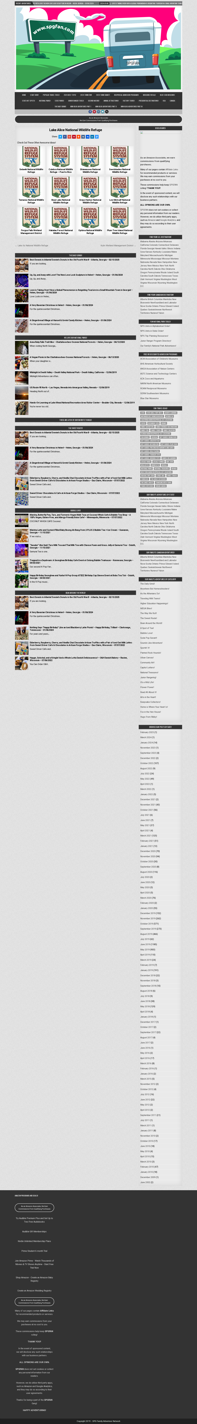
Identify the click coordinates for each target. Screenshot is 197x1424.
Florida (143, 248)
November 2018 (147, 980)
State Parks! (59, 100)
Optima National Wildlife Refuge (90, 232)
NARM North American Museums (155, 383)
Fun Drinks (145, 437)
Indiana (177, 248)
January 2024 (146, 742)
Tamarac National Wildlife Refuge (31, 201)
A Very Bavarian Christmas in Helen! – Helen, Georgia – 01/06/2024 (61, 305)
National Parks (146, 468)
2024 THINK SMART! (103, 95)
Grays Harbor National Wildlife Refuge (90, 201)
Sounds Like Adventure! (151, 643)
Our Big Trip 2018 (147, 475)
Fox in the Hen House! (150, 712)
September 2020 (148, 866)
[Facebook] (90, 111)
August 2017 (146, 1037)
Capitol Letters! (147, 667)
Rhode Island (167, 272)
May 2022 (145, 779)
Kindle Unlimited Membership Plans (34, 1241)
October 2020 (146, 861)
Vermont (149, 279)
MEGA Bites (145, 465)
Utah (142, 279)
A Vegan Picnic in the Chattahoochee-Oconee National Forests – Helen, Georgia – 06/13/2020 (74, 357)
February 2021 (147, 841)
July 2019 (145, 939)
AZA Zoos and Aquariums (152, 378)
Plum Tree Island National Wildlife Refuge (119, 232)
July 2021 (145, 815)
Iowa (142, 252)
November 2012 (147, 1084)
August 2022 (146, 768)
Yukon (161, 313)
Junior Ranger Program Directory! (155, 341)
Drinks (163, 423)
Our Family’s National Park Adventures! (158, 345)
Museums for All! (149, 95)
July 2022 (145, 773)
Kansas (148, 252)
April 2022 (145, 784)
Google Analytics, (168, 220)
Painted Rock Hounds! (150, 652)
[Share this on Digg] (88, 137)
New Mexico (153, 265)
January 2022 (146, 794)
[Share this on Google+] (69, 137)
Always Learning (171, 413)
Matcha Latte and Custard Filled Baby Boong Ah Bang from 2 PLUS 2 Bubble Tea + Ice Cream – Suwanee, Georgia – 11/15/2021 (79, 531)
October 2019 (146, 923)
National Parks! (45, 100)
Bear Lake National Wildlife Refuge (60, 201)
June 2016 (145, 1048)
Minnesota (145, 258)
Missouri (166, 258)
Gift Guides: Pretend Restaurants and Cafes (157, 447)
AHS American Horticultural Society (156, 363)
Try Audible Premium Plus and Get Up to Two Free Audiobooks (34, 1220)
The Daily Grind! (60, 106)
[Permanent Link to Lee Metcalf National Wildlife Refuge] (120, 187)
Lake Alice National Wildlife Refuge (75, 130)
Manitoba (167, 299)
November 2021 (147, 804)
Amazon (152, 220)
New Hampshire (164, 262)
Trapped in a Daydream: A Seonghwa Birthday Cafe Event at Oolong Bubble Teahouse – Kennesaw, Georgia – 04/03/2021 (81, 562)
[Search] (106, 111)
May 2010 (145, 1151)
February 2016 (147, 1068)
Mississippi (156, 258)
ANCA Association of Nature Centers (157, 368)
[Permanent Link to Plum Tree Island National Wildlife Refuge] (120, 217)
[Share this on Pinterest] (74, 137)
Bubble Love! (146, 633)
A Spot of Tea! (147, 628)
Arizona (159, 241)
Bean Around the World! (151, 623)
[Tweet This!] (60, 137)
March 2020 (145, 898)
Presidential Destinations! (149, 100)
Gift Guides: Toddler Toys (150, 454)
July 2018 (145, 996)
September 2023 (148, 753)
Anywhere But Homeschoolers (152, 416)
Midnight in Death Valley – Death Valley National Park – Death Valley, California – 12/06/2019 (73, 372)
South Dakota (154, 276)
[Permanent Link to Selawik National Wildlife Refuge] (31, 156)
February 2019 (147, 965)
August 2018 (146, 991)
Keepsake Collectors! (150, 702)
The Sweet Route (147, 482)
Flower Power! (147, 687)
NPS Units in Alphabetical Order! (155, 326)
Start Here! (34, 95)
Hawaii (158, 248)
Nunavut (154, 313)
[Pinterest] (94, 111)
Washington (166, 279)
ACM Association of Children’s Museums (159, 358)
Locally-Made (146, 461)
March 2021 (145, 835)
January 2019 (146, 970)
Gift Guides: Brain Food (168, 437)
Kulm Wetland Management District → (118, 245)
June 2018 (145, 1001)
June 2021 (145, 820)
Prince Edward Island (169, 306)
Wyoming (161, 282)
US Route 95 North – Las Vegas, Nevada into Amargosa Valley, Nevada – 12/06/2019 (69, 387)
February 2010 (147, 1166)
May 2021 (145, 825)
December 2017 (147, 1022)
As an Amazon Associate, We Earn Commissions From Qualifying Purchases (34, 1207)
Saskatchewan (155, 309)
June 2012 (145, 1099)
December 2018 (147, 975)
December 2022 (147, 758)
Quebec (144, 309)
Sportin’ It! (145, 648)
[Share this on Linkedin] (92, 137)
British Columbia (155, 299)
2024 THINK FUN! (86, 95)
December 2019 (153, 423)
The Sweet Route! (148, 618)
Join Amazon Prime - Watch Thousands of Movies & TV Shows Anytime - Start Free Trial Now (34, 1264)
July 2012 (145, 1094)
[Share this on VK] (83, 137)
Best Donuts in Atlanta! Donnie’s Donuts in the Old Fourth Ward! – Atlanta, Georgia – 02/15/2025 (74, 259)
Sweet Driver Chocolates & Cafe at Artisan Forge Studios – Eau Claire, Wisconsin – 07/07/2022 (75, 493)
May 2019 (145, 949)
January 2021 (146, 846)
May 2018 (169, 461)
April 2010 (145, 1156)
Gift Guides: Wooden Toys (150, 458)
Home (24, 95)
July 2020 (145, 877)
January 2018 (146, 1016)
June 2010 (145, 1146)
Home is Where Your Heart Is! (154, 707)
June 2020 (145, 882)
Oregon (143, 272)
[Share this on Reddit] (78, 137)
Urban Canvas (161, 486)
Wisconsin (152, 282)
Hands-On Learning (169, 458)
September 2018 (148, 985)
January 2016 (146, 1073)
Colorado (153, 245)
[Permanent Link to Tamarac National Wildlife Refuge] (31, 187)
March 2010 (145, 1161)
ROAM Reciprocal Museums (153, 388)
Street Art (160, 475)
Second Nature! (93, 100)
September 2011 (148, 1115)
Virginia (156, 279)
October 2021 (146, 810)
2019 (142, 413)
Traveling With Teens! (150, 598)
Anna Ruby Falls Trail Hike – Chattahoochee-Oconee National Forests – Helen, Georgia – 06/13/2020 (77, 342)
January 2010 (146, 1172)
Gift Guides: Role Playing (150, 451)
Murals (164, 465)
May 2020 (145, 887)
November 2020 (147, 856)
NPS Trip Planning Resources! (154, 336)
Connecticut (163, 245)
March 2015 (145, 1079)
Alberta (143, 299)
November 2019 (147, 918)
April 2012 (145, 1110)
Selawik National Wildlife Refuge (31, 171)
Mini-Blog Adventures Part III (131, 106)
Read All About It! (148, 692)
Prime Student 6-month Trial (34, 1251)
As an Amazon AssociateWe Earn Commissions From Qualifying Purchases (98, 119)
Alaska (152, 241)
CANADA (172, 100)
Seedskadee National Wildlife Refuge (119, 171)
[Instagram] (98, 111)
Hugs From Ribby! (148, 717)
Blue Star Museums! (167, 95)
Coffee (143, 423)
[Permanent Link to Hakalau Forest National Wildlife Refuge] (61, 217)
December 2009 (147, 1177)
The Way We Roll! (148, 613)
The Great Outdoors (158, 479)
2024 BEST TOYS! (70, 95)
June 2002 (145, 1182)
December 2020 (147, 851)
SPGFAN (174, 184)
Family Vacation (169, 430)
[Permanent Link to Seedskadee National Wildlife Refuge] (120, 156)
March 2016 (145, 1063)
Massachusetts (156, 255)
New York (164, 265)
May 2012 (145, 1104)
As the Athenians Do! (150, 593)
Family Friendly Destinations (166, 427)
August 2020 (146, 872)
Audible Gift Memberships (34, 1231)
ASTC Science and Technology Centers (158, 373)
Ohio (163, 269)
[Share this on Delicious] (97, 137)
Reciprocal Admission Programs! (126, 95)
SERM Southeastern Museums (154, 393)
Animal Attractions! (111, 100)
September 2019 (148, 929)
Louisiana (166, 252)
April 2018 (145, 1011)
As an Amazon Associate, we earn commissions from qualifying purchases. (157, 161)
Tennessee (166, 276)
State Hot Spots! (28, 100)
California (144, 245)
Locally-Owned (158, 461)
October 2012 (146, 1089)
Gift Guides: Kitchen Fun (150, 444)
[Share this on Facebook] (65, 137)
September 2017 (148, 1032)
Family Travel (156, 430)
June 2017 (145, 1042)
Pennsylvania (154, 272)
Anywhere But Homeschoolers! (154, 588)
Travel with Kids (147, 486)
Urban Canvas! (147, 657)
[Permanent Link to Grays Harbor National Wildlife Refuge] (90, 187)
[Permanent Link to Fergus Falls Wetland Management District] (31, 217)
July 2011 (145, 1120)
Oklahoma (170, 269)
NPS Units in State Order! (152, 331)
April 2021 (145, 830)
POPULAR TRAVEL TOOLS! (51, 95)
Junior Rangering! (148, 677)
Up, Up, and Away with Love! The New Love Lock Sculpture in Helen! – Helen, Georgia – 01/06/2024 (76, 275)
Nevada (153, 262)
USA (164, 100)
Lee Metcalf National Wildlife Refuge (119, 201)
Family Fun (144, 430)
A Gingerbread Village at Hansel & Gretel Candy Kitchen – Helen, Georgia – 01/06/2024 (70, 320)
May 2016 (145, 1053)
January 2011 (146, 1130)
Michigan (169, 255)
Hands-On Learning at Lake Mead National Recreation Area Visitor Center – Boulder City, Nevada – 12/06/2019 (82, 402)
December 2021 (147, 799)
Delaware (174, 245)
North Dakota (154, 269)
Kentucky (157, 252)
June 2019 (145, 944)
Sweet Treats (172, 475)
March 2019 (145, 960)
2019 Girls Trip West (154, 413)
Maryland (144, 255)
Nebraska (144, 262)
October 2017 (146, 1027)
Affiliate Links (172, 169)
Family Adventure (147, 427)
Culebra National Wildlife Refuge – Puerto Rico (61, 171)
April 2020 (145, 892)
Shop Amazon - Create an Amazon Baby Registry (34, 1279)
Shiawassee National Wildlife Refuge (90, 171)
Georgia (150, 248)
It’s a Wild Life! (147, 682)
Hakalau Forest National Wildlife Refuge (61, 232)
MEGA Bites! (146, 608)
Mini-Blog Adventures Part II (106, 106)
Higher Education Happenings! (154, 603)
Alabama (144, 241)
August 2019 (146, 934)
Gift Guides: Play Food (169, 444)
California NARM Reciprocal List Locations (156, 420)
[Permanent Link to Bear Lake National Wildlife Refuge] (61, 187)
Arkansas (167, 241)
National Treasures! (149, 672)
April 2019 (145, 954)
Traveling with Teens (163, 482)
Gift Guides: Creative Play (150, 440)
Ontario (155, 306)
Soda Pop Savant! (148, 638)
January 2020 (146, 908)
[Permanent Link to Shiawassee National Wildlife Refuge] (90, 156)
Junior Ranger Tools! (76, 100)
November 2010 (147, 1136)
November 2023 (147, 747)
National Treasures (162, 468)
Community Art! (147, 662)
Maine (174, 252)
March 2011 (145, 1125)
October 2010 (146, 1141)
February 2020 (147, 903)
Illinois (170, 248)
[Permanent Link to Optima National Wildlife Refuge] (90, 217)
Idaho (164, 248)
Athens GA (169, 416)
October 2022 (146, 763)
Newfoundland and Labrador (163, 302)
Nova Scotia (145, 306)
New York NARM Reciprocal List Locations (156, 472)
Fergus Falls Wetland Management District (31, 232)
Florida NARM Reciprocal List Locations (155, 433)
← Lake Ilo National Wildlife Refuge (31, 245)
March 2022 (145, 789)
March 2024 (145, 737)
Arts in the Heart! (148, 697)
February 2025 (147, 732)
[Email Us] (102, 111)
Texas (175, 276)
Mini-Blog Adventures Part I (80, 106)
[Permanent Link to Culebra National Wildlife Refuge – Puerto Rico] (61, 156)
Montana (174, 258)
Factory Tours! (129, 100)
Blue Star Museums (149, 398)
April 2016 (145, 1058)
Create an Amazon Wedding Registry (34, 1290)
